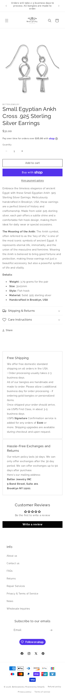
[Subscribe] (51, 630)
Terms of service (42, 692)
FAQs (9, 571)
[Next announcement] (58, 6)
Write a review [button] (32, 524)
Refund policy (54, 687)
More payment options (32, 180)
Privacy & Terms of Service (22, 593)
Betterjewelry (18, 687)
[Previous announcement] (6, 6)
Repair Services (16, 586)
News (10, 601)
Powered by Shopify (35, 687)
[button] (6, 20)
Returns (11, 578)
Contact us (13, 563)
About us (12, 555)
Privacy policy (24, 692)
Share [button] (9, 330)
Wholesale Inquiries (18, 608)
